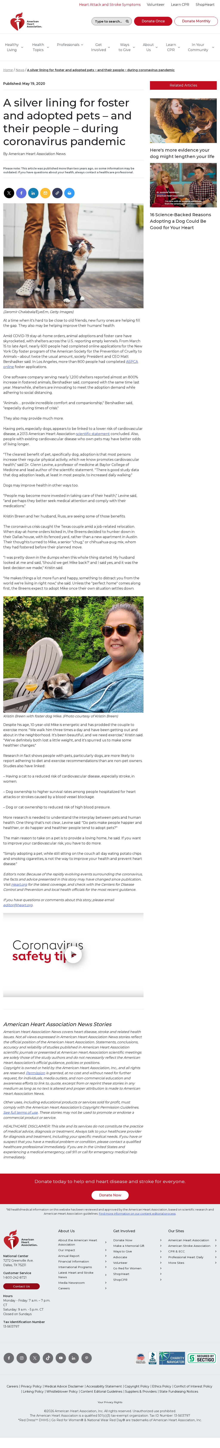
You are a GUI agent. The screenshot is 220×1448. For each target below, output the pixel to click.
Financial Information (73, 1261)
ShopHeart (121, 1274)
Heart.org (19, 884)
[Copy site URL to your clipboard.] (57, 193)
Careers (64, 1288)
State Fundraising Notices (178, 1391)
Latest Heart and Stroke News (75, 1275)
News (20, 70)
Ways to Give (122, 1251)
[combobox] (107, 21)
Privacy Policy (31, 1386)
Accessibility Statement (104, 1386)
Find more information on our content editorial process (137, 1213)
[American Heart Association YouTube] (60, 1358)
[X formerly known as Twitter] (35, 1358)
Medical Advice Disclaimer (64, 1386)
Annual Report (68, 1256)
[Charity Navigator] (172, 1358)
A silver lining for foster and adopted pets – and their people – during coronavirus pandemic (101, 70)
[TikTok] (47, 1358)
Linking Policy (33, 1391)
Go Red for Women (127, 1268)
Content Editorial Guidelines (101, 1391)
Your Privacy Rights (110, 1402)
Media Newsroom (71, 1282)
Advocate (120, 1257)
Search (127, 21)
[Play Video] (73, 955)
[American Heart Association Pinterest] (86, 1358)
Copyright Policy (137, 1386)
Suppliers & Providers (141, 1391)
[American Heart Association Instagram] (21, 1358)
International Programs (75, 1267)
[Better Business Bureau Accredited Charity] (152, 1358)
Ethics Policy (161, 1386)
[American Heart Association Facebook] (8, 1358)
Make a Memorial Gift (128, 1245)
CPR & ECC (176, 1251)
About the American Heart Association (77, 1242)
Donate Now (110, 1195)
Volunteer (120, 1262)
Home (8, 70)
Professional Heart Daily (185, 1257)
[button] (153, 21)
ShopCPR (120, 1279)
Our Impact (66, 1250)
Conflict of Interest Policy (193, 1386)
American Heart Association (188, 1240)
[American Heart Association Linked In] (73, 1358)
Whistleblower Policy (62, 1391)
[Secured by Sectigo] (202, 1358)
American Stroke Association (189, 1245)
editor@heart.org (17, 905)
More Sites (176, 1262)
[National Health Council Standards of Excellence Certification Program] (141, 1358)
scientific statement (93, 434)
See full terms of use (20, 1112)
